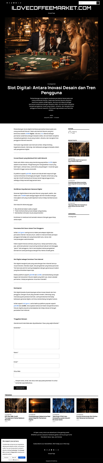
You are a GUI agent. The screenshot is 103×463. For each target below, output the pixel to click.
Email (16, 362)
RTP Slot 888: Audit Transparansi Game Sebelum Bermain (77, 160)
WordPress (54, 461)
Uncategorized (51, 84)
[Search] (97, 2)
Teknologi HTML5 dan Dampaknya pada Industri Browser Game (77, 205)
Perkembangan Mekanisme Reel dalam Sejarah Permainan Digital (77, 183)
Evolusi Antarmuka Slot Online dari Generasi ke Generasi (87, 417)
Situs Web (17, 371)
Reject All (14, 457)
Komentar (17, 328)
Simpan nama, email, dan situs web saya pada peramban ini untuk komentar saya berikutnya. (36, 382)
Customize (6, 457)
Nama (16, 352)
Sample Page (51, 13)
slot (42, 134)
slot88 (27, 134)
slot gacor (21, 232)
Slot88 (23, 196)
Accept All (22, 457)
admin (51, 115)
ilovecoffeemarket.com (51, 8)
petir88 (28, 174)
